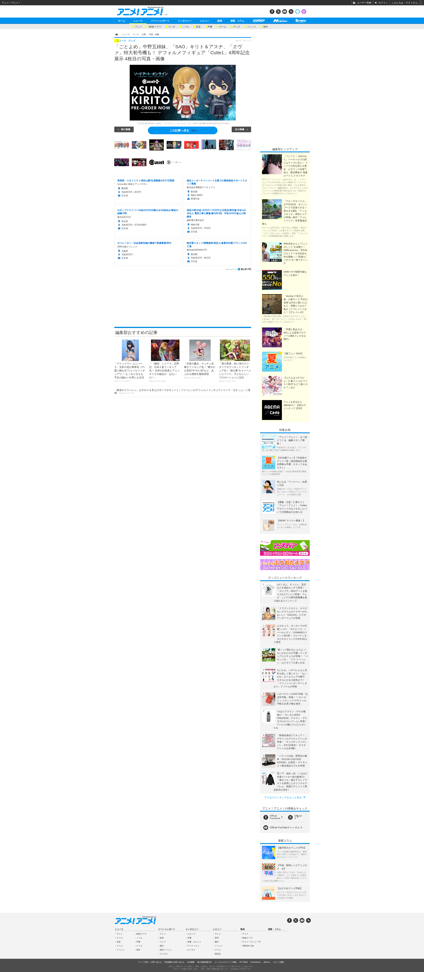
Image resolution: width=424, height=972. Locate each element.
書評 (217, 942)
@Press (267, 962)
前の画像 (125, 129)
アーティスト (193, 946)
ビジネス (164, 954)
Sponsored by (231, 269)
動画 (219, 20)
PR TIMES (243, 962)
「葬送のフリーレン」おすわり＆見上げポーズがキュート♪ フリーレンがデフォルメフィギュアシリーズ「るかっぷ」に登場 (182, 391)
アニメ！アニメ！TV (251, 942)
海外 (265, 26)
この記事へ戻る (182, 130)
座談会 (218, 954)
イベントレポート (160, 20)
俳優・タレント (194, 942)
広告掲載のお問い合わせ (174, 962)
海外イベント (166, 950)
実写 (217, 938)
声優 (210, 26)
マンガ (171, 26)
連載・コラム (237, 20)
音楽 (198, 26)
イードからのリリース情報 (226, 962)
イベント (251, 26)
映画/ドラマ (155, 26)
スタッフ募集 (278, 962)
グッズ (236, 26)
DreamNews (256, 962)
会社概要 (190, 962)
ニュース (138, 20)
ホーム (121, 20)
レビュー (204, 20)
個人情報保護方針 (204, 962)
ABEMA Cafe (248, 946)
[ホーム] (116, 34)
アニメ (138, 26)
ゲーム (222, 26)
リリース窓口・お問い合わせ (149, 962)
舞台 (162, 946)
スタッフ (191, 934)
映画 (162, 938)
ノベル (185, 26)
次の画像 (239, 129)
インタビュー (185, 20)
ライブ (163, 942)
